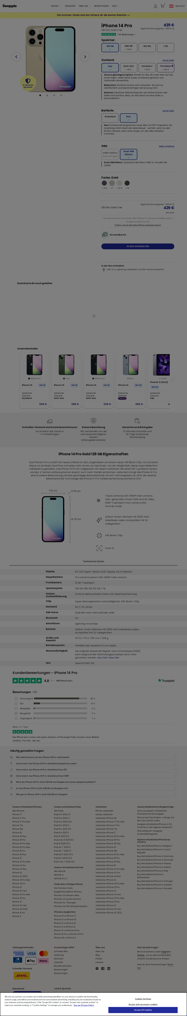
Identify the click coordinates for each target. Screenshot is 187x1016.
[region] (93, 1004)
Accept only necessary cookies (143, 1004)
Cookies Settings (143, 999)
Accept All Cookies (143, 1010)
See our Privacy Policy (84, 1005)
